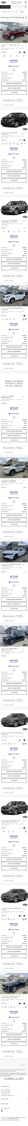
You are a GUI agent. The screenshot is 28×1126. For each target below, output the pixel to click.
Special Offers (5, 1093)
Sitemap (17, 1117)
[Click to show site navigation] (25, 7)
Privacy (21, 1117)
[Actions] (25, 46)
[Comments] (23, 319)
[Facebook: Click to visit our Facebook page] (2, 1111)
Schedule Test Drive (7, 1095)
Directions (14, 6)
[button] (5, 7)
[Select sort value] (26, 17)
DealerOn (13, 1117)
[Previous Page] (16, 1065)
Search (22, 11)
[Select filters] (23, 18)
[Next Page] (18, 1065)
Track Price (15, 66)
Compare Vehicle (8, 105)
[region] (14, 76)
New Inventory (5, 1090)
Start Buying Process (14, 83)
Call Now (14, 92)
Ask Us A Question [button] (14, 88)
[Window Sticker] (26, 319)
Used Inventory (6, 1091)
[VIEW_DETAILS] (14, 383)
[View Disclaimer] (24, 55)
